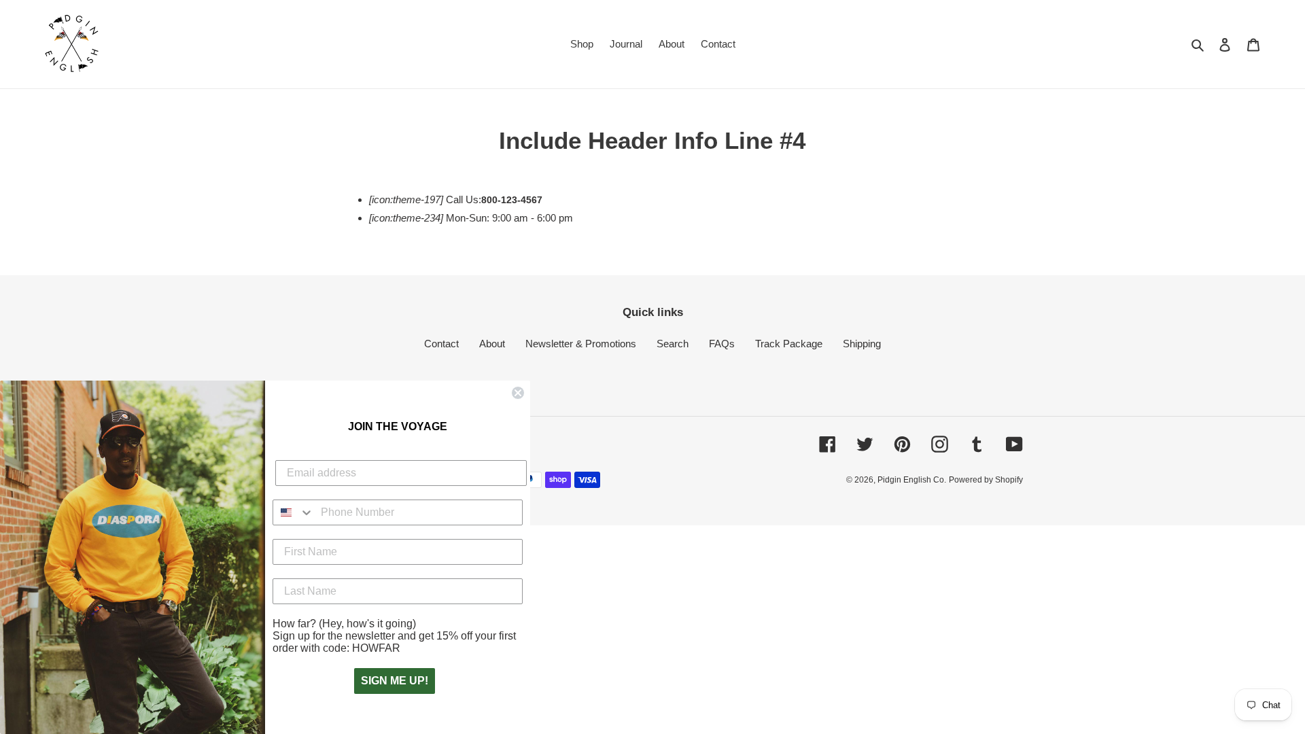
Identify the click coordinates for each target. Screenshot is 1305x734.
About (492, 343)
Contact (441, 343)
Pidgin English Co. (911, 480)
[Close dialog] (518, 393)
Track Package (788, 343)
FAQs (722, 343)
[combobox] (293, 512)
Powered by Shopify (986, 480)
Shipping (862, 343)
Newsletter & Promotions (580, 343)
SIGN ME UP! (394, 680)
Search (673, 343)
